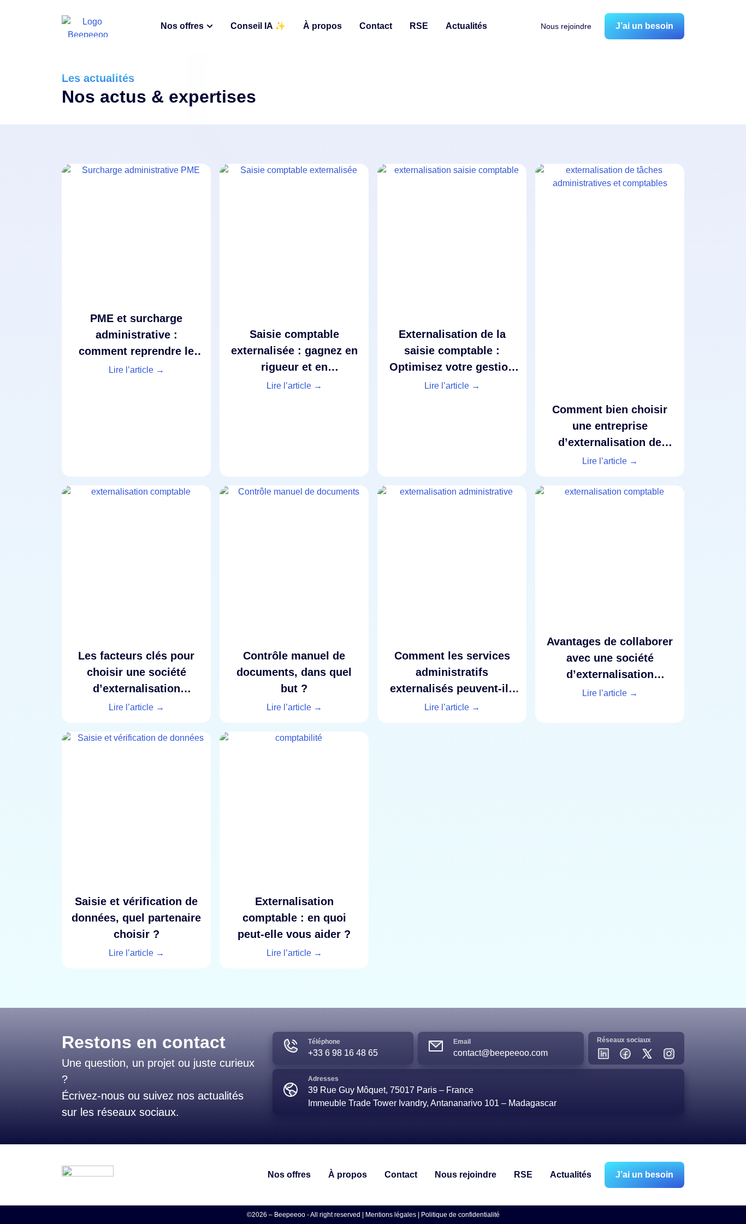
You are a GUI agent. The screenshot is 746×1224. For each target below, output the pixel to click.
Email (462, 1041)
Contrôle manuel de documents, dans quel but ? (294, 672)
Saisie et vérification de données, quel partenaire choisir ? (136, 917)
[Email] (436, 1046)
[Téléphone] (290, 1046)
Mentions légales (390, 1215)
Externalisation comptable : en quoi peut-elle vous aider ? (294, 917)
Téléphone (324, 1041)
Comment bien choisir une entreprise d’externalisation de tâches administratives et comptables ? (610, 442)
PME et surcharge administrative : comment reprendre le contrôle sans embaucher (136, 351)
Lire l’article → (136, 370)
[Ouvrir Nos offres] (209, 26)
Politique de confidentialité (460, 1215)
